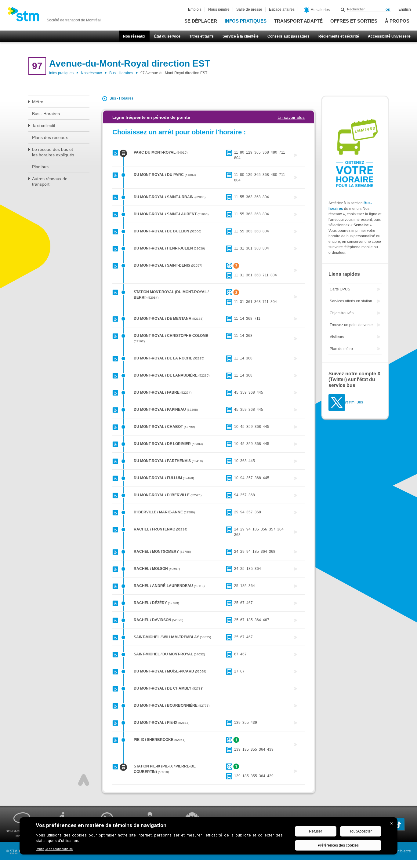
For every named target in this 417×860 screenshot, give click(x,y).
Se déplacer (200, 21)
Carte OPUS (340, 289)
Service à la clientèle (241, 36)
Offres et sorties (353, 21)
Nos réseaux (134, 36)
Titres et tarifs (201, 36)
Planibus (40, 166)
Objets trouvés (342, 313)
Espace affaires (282, 9)
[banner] (54, 16)
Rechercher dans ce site (343, 9)
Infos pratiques (246, 21)
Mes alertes (320, 10)
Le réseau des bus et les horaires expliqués (53, 152)
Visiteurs (337, 337)
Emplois (194, 9)
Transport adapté (298, 21)
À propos (397, 21)
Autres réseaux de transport (49, 181)
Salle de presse (249, 9)
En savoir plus (291, 117)
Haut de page (83, 780)
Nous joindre (219, 9)
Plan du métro (341, 349)
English (404, 9)
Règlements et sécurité (338, 36)
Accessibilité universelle (389, 36)
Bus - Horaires (121, 73)
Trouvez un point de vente (351, 325)
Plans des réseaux (50, 137)
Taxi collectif (43, 125)
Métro (37, 101)
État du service (167, 36)
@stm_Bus (354, 402)
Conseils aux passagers (288, 36)
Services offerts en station (351, 301)
